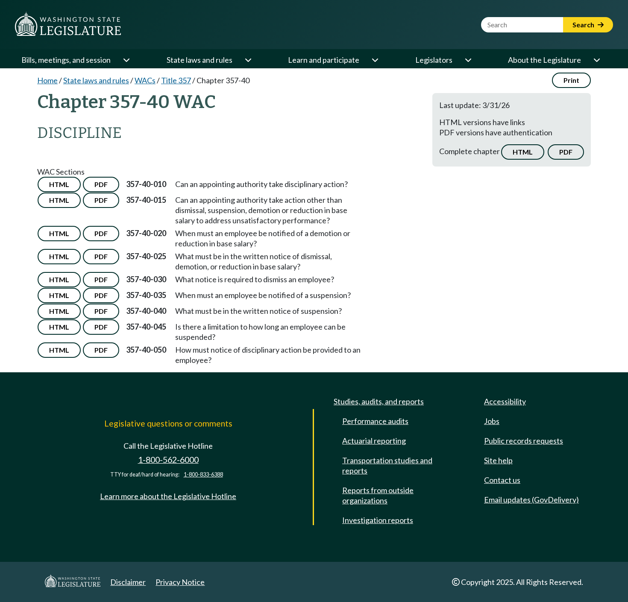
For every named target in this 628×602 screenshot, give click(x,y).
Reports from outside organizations (378, 495)
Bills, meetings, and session (66, 59)
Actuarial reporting (374, 440)
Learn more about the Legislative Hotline (168, 496)
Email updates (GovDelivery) (531, 499)
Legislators (433, 59)
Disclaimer (128, 582)
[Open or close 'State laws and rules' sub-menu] (248, 59)
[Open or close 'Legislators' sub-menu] (468, 59)
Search (584, 24)
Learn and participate (323, 59)
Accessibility (505, 401)
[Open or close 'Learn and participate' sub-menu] (375, 59)
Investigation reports (377, 520)
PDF (565, 152)
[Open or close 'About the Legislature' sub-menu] (596, 59)
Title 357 (176, 80)
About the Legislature (544, 59)
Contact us (502, 480)
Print (571, 80)
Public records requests (523, 440)
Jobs (491, 421)
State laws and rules (199, 59)
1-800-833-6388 (203, 474)
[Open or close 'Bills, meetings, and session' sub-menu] (126, 59)
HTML (523, 152)
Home (47, 80)
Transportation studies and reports (387, 465)
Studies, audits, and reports (379, 401)
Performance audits (375, 421)
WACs (145, 80)
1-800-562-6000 (168, 460)
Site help (498, 460)
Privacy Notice (180, 582)
